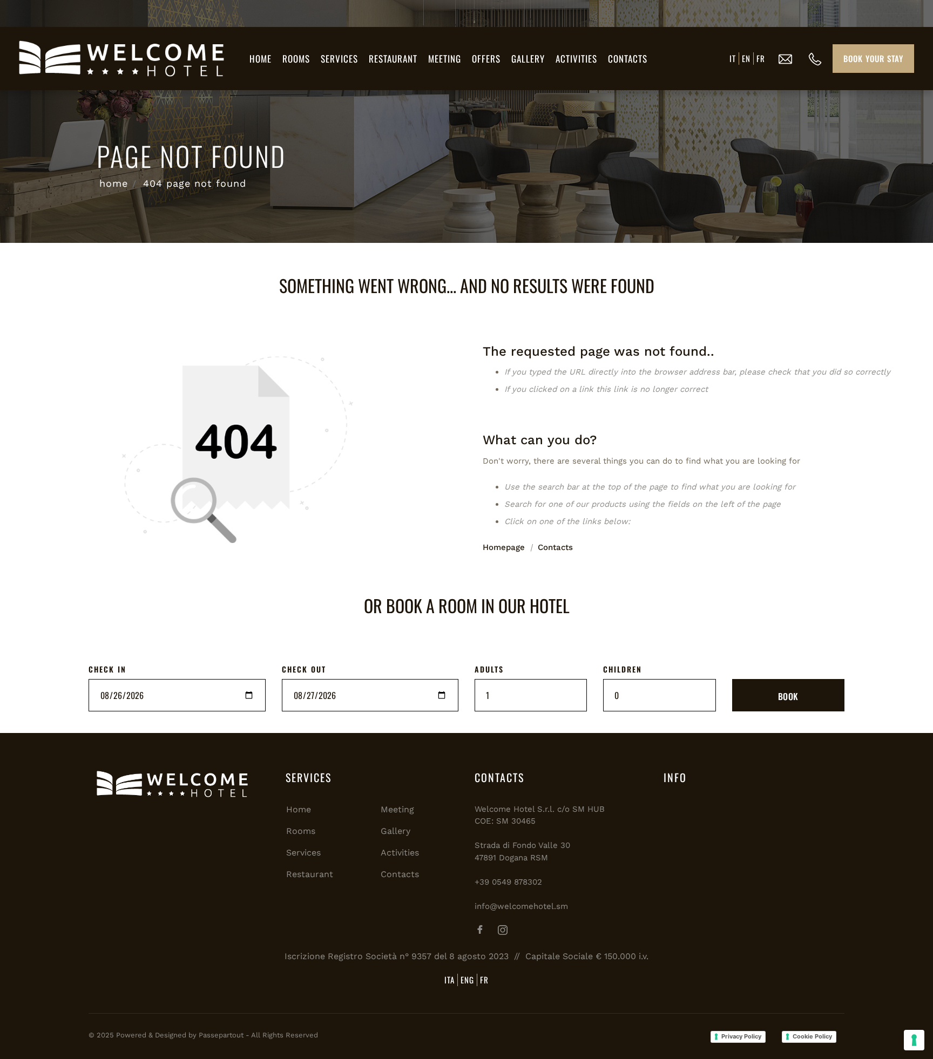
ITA (449, 980)
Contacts (627, 58)
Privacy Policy (741, 1036)
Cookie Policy (812, 1036)
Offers (486, 58)
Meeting (444, 58)
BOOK (788, 696)
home (113, 183)
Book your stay (873, 58)
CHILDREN (622, 669)
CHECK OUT (304, 669)
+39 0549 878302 (508, 882)
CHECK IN (107, 669)
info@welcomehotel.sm (521, 906)
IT (732, 58)
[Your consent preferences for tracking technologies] (914, 1040)
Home (260, 58)
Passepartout (221, 1035)
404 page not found (194, 183)
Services (339, 58)
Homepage (504, 547)
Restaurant (393, 58)
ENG (467, 980)
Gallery (528, 58)
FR (760, 58)
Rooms (296, 58)
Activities (576, 58)
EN (746, 58)
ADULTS (489, 669)
